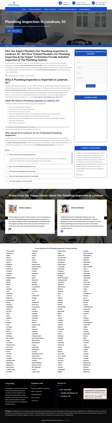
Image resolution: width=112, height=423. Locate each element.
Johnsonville (10, 300)
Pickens (34, 271)
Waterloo (60, 291)
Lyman (60, 318)
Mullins (8, 280)
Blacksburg (9, 363)
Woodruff (61, 284)
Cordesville (61, 266)
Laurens (60, 322)
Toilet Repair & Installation (67, 9)
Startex (60, 298)
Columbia (86, 258)
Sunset (34, 255)
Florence (8, 309)
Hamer (8, 302)
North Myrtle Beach (38, 338)
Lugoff (86, 304)
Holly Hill (86, 320)
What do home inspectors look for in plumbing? (24, 176)
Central (34, 322)
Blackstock (87, 365)
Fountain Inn (36, 307)
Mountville (61, 311)
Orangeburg (87, 293)
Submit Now (90, 86)
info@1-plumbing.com (83, 4)
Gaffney (60, 340)
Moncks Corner (36, 365)
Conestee (35, 316)
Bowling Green (10, 360)
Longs (34, 345)
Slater (34, 260)
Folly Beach (61, 262)
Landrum (13, 46)
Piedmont (35, 269)
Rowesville (87, 282)
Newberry (86, 300)
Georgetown (61, 260)
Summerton (9, 253)
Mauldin (34, 282)
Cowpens (60, 358)
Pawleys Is (9, 269)
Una (59, 295)
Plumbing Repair (84, 9)
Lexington (87, 311)
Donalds (34, 313)
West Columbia (88, 266)
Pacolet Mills (62, 307)
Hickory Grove (10, 345)
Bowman (86, 360)
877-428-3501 (100, 4)
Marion (8, 284)
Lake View (9, 293)
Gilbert (86, 327)
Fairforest (61, 345)
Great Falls (87, 325)
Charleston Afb (62, 280)
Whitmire (86, 260)
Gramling (60, 336)
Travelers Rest (10, 369)
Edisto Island (62, 264)
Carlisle (86, 356)
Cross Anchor (62, 356)
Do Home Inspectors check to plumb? (20, 181)
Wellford (60, 289)
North (85, 298)
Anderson (35, 329)
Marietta (34, 284)
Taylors (34, 253)
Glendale (60, 338)
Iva (33, 293)
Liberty (34, 289)
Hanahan (60, 275)
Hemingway (35, 349)
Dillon (8, 313)
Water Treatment (50, 9)
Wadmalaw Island (37, 354)
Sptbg (8, 255)
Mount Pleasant (37, 363)
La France (35, 291)
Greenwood (35, 302)
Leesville (8, 289)
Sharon (8, 331)
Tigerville (35, 251)
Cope (85, 345)
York (7, 325)
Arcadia (86, 251)
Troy (7, 320)
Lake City (9, 295)
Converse (60, 360)
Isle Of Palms (62, 251)
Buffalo (60, 372)
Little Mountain (88, 307)
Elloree (86, 336)
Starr (33, 258)
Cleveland (35, 318)
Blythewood (87, 363)
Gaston (86, 329)
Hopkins (86, 318)
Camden (86, 358)
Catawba (9, 358)
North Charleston (63, 278)
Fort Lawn (9, 347)
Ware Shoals (10, 367)
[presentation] (6, 218)
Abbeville (34, 331)
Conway (34, 351)
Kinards (60, 327)
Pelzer (34, 275)
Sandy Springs (36, 266)
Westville (86, 264)
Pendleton (35, 273)
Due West (35, 311)
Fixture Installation (35, 9)
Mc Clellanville (36, 367)
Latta (8, 291)
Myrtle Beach (36, 342)
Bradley (8, 322)
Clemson (34, 320)
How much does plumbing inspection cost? (22, 166)
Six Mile (34, 262)
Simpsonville (36, 264)
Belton (34, 327)
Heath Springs (88, 322)
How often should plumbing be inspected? (22, 171)
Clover (8, 351)
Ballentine (86, 372)
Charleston (61, 282)
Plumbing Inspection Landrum (26, 46)
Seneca (8, 258)
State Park (87, 273)
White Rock (87, 262)
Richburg (9, 336)
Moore (60, 313)
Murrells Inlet (36, 340)
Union (59, 293)
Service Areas (35, 397)
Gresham (9, 304)
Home (24, 9)
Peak (85, 291)
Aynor (8, 316)
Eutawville (87, 334)
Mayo (59, 316)
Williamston (10, 365)
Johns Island (36, 372)
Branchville (61, 269)
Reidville (60, 302)
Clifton (60, 365)
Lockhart (60, 320)
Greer (33, 300)
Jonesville (61, 329)
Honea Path (35, 295)
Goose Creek (61, 258)
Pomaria (86, 287)
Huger (59, 253)
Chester (8, 356)
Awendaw (61, 271)
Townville (9, 372)
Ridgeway (9, 264)
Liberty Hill (87, 309)
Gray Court (35, 304)
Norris (34, 278)
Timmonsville (10, 251)
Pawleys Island (36, 336)
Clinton (60, 363)
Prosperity (87, 284)
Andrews (9, 318)
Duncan (60, 349)
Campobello (61, 369)
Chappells (86, 347)
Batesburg (87, 369)
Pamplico (9, 271)
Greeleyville (9, 307)
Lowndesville (36, 287)
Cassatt (86, 354)
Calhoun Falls (36, 325)
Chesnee (60, 367)
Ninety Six (35, 280)
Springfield (87, 275)
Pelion (85, 289)
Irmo (85, 316)
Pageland (9, 273)
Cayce (85, 351)
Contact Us (34, 400)
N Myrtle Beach (10, 278)
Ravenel (34, 360)
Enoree (60, 347)
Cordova (86, 342)
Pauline (60, 304)
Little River (35, 347)
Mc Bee (8, 282)
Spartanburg (87, 255)
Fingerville (61, 342)
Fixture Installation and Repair (40, 388)
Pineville (8, 266)
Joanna (60, 331)
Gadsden (86, 331)
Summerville (35, 356)
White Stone (61, 287)
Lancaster (9, 342)
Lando (8, 340)
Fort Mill (8, 354)
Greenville (35, 334)
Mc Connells (10, 338)
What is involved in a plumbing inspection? (22, 154)
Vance (85, 269)
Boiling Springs (88, 253)
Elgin (85, 338)
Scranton (9, 260)
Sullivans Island (36, 358)
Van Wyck (9, 327)
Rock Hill (9, 334)
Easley (34, 309)
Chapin (86, 349)
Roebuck (60, 300)
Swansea (86, 271)
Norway (86, 295)
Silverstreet (87, 278)
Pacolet (60, 309)
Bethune (86, 367)
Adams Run (61, 273)
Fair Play (8, 311)
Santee (86, 280)
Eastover (86, 340)
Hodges (34, 298)
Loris (7, 287)
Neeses (86, 302)
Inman (59, 334)
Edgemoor (9, 349)
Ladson (34, 369)
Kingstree (9, 298)
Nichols (8, 275)
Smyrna (8, 329)
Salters (8, 262)
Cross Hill (61, 354)
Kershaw (86, 313)
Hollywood (61, 255)
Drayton (60, 351)
